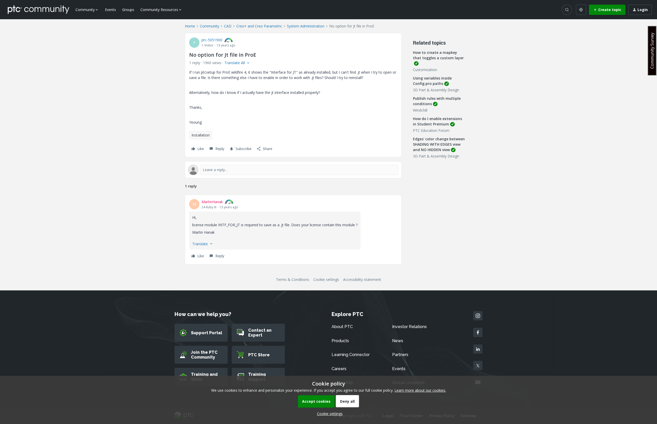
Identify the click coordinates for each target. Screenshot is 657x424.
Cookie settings (326, 279)
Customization (425, 69)
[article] (293, 229)
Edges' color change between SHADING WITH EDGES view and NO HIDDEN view (439, 144)
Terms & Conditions (292, 279)
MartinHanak (212, 201)
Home (190, 26)
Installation (200, 135)
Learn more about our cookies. (420, 390)
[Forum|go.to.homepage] (38, 9)
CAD (227, 26)
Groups (128, 9)
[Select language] (581, 10)
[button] (607, 10)
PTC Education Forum (431, 130)
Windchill (420, 110)
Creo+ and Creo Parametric (259, 26)
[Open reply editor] (293, 170)
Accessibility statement (362, 279)
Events (110, 9)
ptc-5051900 (211, 39)
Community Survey (652, 51)
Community (209, 26)
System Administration (305, 26)
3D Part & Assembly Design (436, 89)
